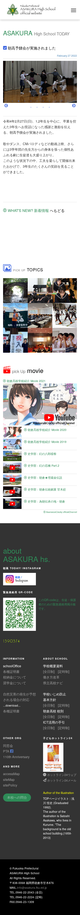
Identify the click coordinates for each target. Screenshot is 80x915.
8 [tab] (49, 102)
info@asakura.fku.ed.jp (32, 887)
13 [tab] (31, 108)
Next (74, 106)
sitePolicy (10, 785)
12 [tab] (74, 102)
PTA (6, 751)
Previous (6, 106)
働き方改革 (51, 677)
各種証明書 (11, 671)
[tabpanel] (40, 82)
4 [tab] (25, 102)
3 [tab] (18, 102)
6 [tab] (37, 102)
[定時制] (63, 671)
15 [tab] (43, 108)
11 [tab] (68, 102)
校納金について (14, 677)
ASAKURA (17, 32)
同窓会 (8, 745)
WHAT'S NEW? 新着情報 (28, 210)
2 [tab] (12, 102)
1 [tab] (6, 102)
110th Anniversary (16, 756)
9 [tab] (55, 102)
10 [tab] (61, 102)
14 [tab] (37, 108)
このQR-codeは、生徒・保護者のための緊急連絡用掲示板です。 (57, 604)
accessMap (11, 773)
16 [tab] (49, 108)
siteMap (9, 779)
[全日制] (49, 671)
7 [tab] (43, 102)
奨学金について (14, 683)
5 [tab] (31, 102)
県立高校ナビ (53, 683)
